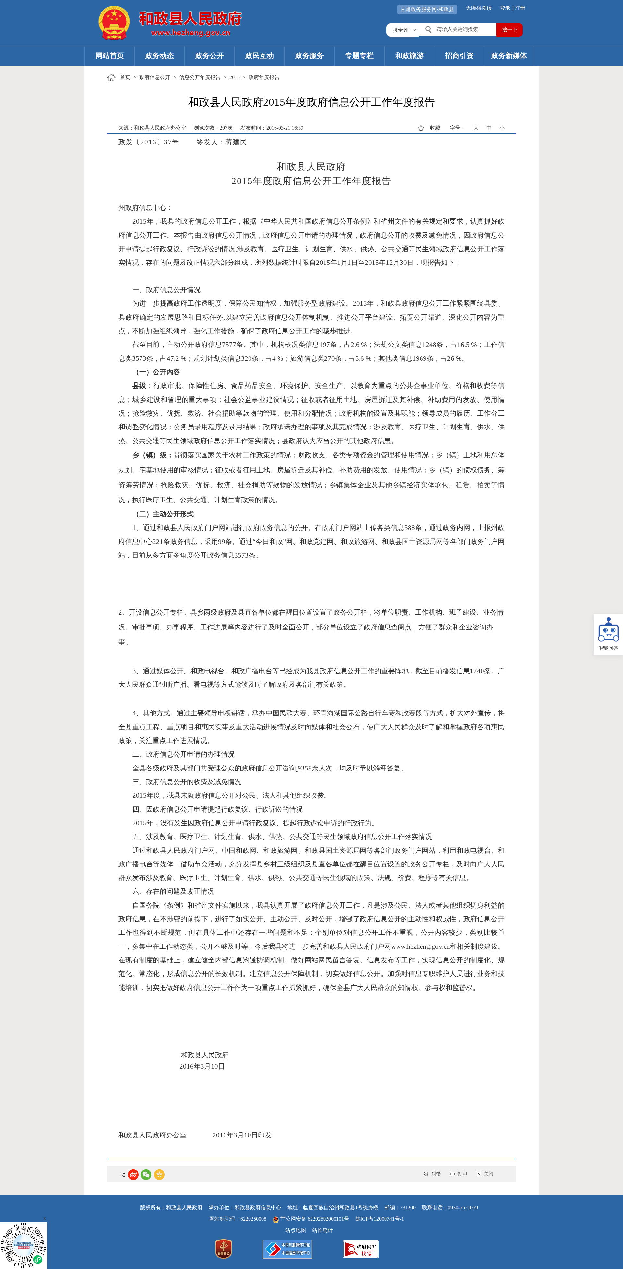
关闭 (488, 1173)
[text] (458, 29)
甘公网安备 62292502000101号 (314, 1219)
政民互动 (259, 56)
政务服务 (309, 56)
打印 (462, 1173)
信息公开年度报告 (200, 77)
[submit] (509, 30)
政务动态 (159, 56)
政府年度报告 (264, 77)
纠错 (436, 1173)
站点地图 (295, 1230)
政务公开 (209, 56)
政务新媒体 (509, 56)
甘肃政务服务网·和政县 (427, 9)
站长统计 (322, 1230)
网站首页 (109, 56)
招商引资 (459, 56)
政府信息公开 (154, 77)
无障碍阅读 (479, 8)
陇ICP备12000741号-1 (379, 1219)
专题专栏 (359, 56)
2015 (234, 77)
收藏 (435, 128)
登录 (505, 8)
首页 (125, 77)
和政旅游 (409, 56)
